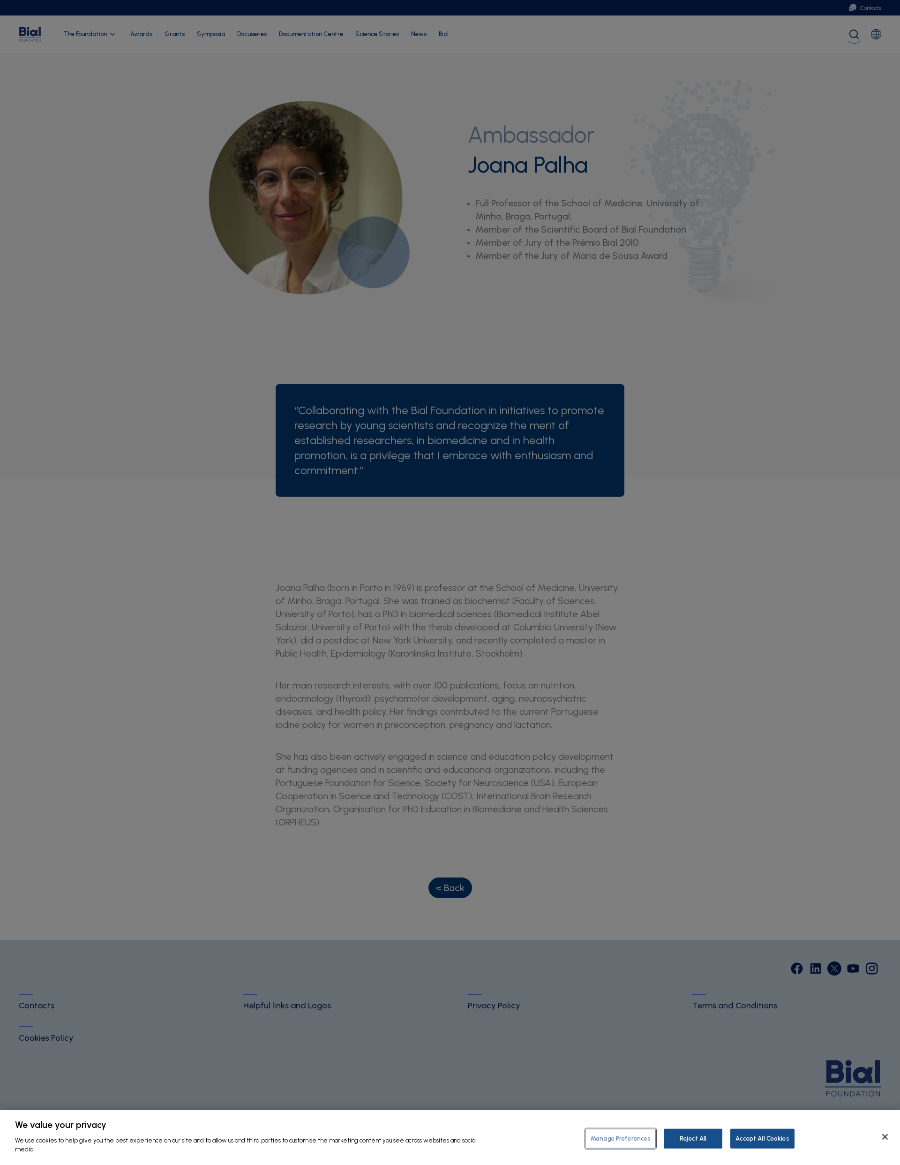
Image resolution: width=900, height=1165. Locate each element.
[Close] (885, 1137)
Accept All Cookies (762, 1138)
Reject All (693, 1138)
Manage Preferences (621, 1138)
